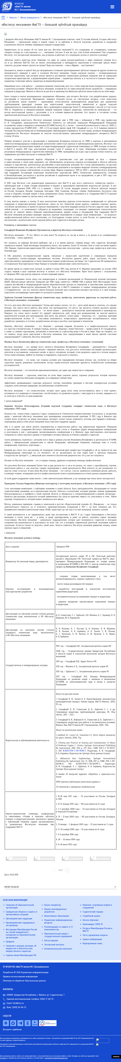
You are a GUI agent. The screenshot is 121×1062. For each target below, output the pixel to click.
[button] (67, 870)
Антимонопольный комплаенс (58, 948)
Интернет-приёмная (12, 1029)
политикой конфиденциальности (56, 1058)
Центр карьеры (51, 940)
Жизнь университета (29, 17)
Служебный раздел (91, 916)
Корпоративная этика (92, 943)
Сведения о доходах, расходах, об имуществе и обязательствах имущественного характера (21, 948)
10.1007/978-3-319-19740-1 (74, 750)
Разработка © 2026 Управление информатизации (25, 972)
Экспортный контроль (54, 944)
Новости (13, 17)
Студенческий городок (93, 911)
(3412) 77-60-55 (46, 999)
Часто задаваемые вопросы (95, 935)
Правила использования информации (20, 976)
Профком (10, 941)
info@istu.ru (18, 1003)
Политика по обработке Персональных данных (24, 980)
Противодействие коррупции (19, 918)
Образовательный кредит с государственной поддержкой (58, 935)
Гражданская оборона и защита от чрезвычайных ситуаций (21, 913)
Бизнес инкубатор (52, 905)
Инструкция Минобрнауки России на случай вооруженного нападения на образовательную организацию (21, 933)
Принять (116, 1057)
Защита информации (92, 939)
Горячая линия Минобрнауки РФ (21, 955)
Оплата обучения (90, 920)
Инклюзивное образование (56, 916)
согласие (3, 1058)
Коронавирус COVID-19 (93, 924)
